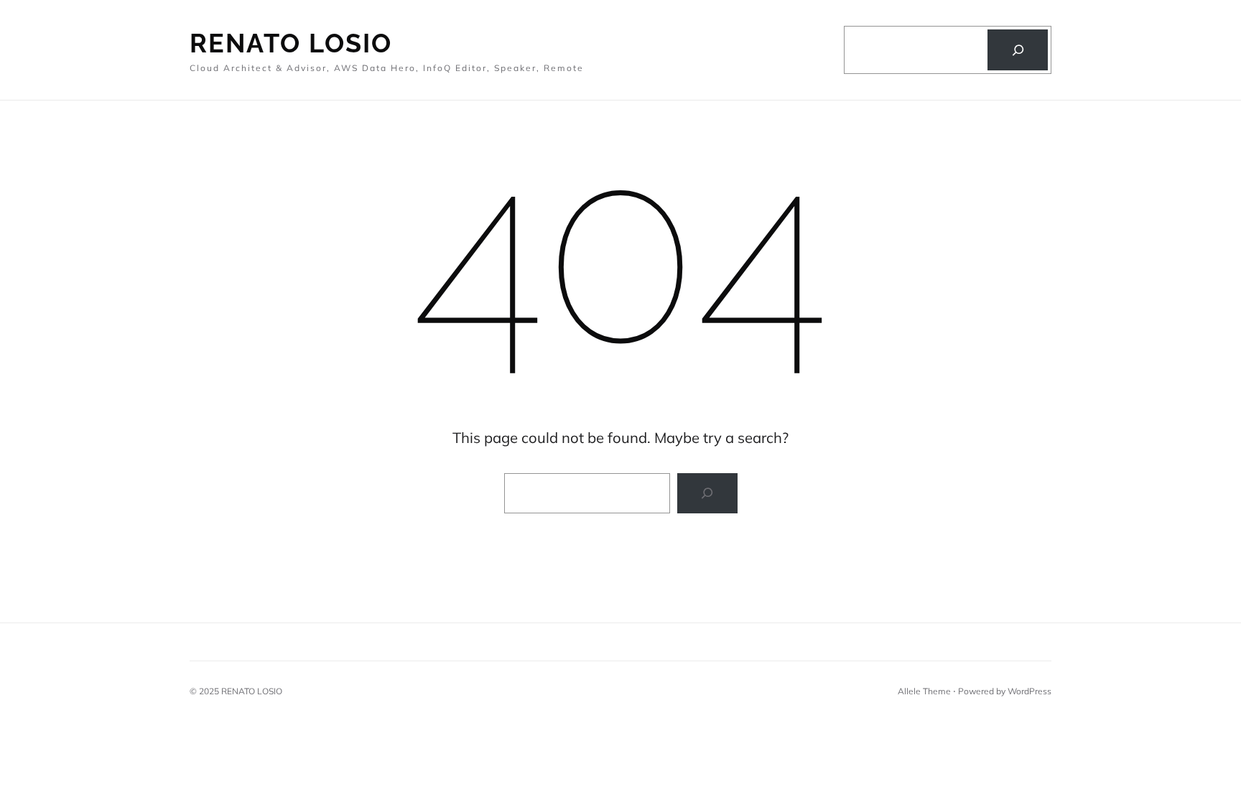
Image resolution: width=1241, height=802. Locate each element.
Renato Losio (291, 43)
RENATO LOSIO (251, 691)
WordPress (1029, 691)
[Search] (1017, 49)
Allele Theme (924, 691)
